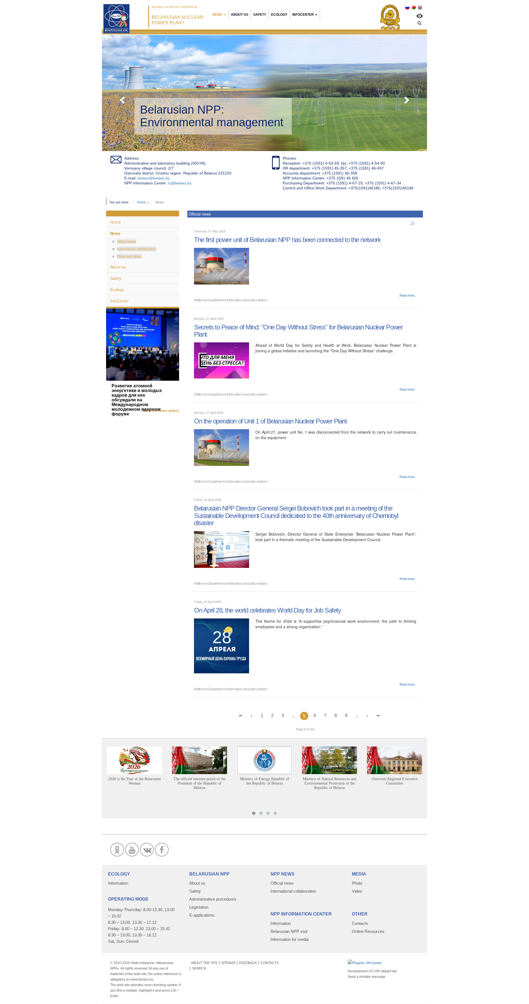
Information (118, 883)
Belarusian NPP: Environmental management (212, 116)
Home (115, 222)
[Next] (367, 716)
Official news (126, 241)
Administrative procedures (212, 899)
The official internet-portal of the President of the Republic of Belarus (200, 783)
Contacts (360, 923)
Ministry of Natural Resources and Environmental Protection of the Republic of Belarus (329, 783)
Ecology (279, 15)
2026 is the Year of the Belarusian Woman (134, 781)
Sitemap (228, 963)
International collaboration (136, 248)
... (293, 715)
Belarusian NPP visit (289, 931)
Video (357, 891)
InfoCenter (303, 15)
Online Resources (368, 931)
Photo (357, 883)
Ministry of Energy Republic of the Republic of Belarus (264, 781)
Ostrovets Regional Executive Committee (395, 781)
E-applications (202, 915)
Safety (259, 15)
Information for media (290, 939)
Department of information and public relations (237, 300)
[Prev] (251, 716)
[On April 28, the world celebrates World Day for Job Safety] (221, 645)
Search (199, 968)
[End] (378, 716)
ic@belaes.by (179, 183)
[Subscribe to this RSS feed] (413, 223)
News (217, 15)
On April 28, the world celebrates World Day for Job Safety (267, 610)
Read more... (408, 295)
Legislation (198, 907)
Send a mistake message (366, 977)
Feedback (248, 963)
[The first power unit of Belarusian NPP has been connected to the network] (221, 266)
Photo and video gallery (160, 411)
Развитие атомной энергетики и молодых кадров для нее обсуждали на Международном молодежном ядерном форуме (137, 399)
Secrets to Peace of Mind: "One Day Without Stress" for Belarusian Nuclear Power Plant (298, 330)
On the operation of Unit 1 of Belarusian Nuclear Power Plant (270, 421)
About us (239, 15)
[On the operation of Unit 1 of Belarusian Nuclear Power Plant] (221, 447)
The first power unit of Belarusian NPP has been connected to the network (287, 239)
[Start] (241, 716)
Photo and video (129, 256)
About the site (204, 963)
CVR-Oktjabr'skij (384, 971)
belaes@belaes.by (153, 178)
